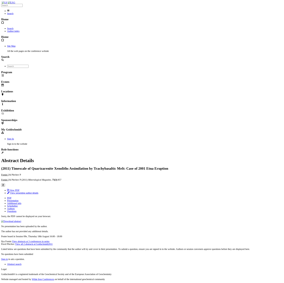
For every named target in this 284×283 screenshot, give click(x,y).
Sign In (10, 139)
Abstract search (14, 264)
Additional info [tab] (14, 203)
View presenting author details (23, 193)
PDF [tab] (9, 198)
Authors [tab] (11, 208)
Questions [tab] (11, 211)
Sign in (4, 259)
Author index (13, 31)
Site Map (11, 46)
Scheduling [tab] (12, 206)
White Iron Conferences (43, 279)
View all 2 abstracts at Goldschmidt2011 (34, 244)
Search (10, 13)
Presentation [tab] (12, 200)
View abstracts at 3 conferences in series (30, 241)
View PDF (14, 190)
